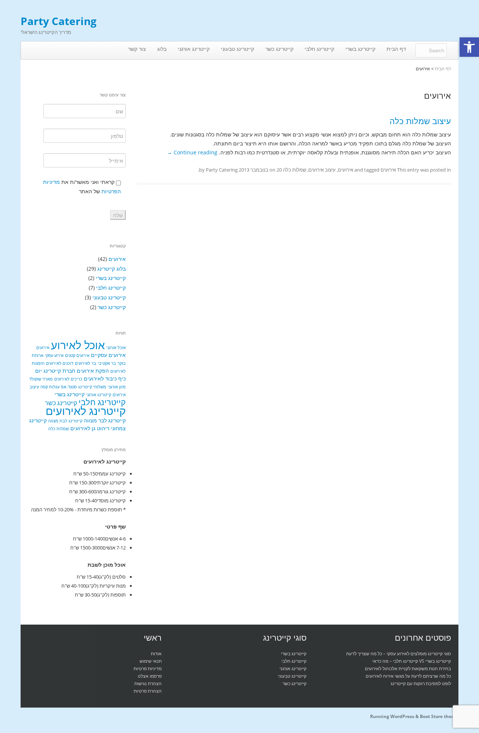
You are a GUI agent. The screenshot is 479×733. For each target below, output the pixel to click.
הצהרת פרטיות (148, 691)
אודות (156, 653)
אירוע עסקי (54, 355)
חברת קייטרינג (59, 370)
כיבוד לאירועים (100, 378)
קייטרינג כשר (279, 48)
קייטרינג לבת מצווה (65, 421)
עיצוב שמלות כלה (420, 120)
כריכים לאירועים (68, 379)
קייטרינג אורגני (194, 48)
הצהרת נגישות (148, 683)
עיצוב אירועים (322, 169)
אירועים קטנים (77, 355)
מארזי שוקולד (41, 379)
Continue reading (192, 152)
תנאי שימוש (151, 661)
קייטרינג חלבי (319, 48)
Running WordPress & (395, 716)
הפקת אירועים (93, 370)
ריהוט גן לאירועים (89, 428)
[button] (469, 47)
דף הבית (396, 48)
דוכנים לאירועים (59, 363)
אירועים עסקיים (108, 354)
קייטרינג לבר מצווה (105, 420)
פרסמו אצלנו (150, 676)
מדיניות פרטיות (148, 668)
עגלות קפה (50, 386)
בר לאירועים (85, 363)
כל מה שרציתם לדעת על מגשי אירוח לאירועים (408, 676)
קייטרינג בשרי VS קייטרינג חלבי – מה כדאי (411, 661)
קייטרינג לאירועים (86, 410)
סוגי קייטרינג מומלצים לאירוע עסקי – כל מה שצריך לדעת (398, 653)
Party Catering (59, 21)
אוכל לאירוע (78, 345)
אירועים (388, 169)
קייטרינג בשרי (360, 48)
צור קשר (137, 48)
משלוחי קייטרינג (92, 386)
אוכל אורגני (116, 347)
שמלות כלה (294, 169)
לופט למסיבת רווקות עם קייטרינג (421, 683)
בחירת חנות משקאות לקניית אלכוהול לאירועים (408, 668)
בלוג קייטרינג (111, 268)
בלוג (162, 48)
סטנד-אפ (69, 386)
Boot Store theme (439, 716)
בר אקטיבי (107, 363)
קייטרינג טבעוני (237, 48)
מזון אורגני (117, 386)
